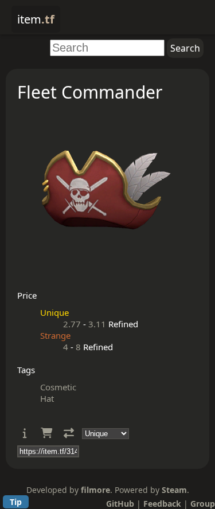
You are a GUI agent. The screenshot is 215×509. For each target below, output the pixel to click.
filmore (95, 489)
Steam (174, 489)
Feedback (162, 503)
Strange (55, 335)
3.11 (97, 324)
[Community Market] (46, 433)
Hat (47, 398)
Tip (16, 501)
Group (202, 503)
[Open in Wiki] (25, 433)
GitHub (120, 503)
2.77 (72, 324)
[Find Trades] (69, 433)
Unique (54, 312)
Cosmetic (58, 387)
